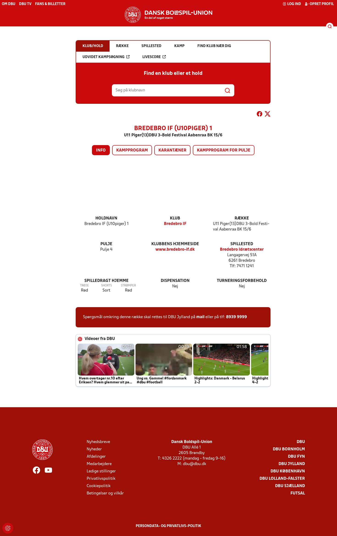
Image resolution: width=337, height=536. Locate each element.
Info (101, 150)
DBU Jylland (292, 464)
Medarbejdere (99, 464)
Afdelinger (96, 457)
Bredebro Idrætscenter (242, 250)
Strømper (128, 285)
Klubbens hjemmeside (175, 244)
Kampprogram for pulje (223, 150)
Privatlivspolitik (101, 479)
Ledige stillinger (101, 471)
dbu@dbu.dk (194, 464)
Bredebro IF (175, 224)
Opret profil (322, 4)
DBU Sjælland (290, 486)
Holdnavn (106, 218)
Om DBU (8, 4)
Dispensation (175, 281)
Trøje (84, 285)
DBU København (288, 471)
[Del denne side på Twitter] (268, 114)
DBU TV (25, 4)
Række (242, 218)
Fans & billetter (50, 4)
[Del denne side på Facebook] (259, 114)
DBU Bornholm (289, 449)
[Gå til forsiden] (168, 15)
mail (200, 317)
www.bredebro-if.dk (175, 250)
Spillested (241, 244)
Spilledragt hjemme (106, 281)
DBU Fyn (296, 457)
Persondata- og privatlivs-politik (168, 526)
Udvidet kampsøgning (103, 57)
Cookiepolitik (98, 486)
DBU (301, 442)
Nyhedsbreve (98, 442)
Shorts (106, 285)
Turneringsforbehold (242, 281)
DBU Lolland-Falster (282, 479)
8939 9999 (236, 317)
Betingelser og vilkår (105, 493)
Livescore (151, 57)
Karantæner (172, 150)
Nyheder (94, 449)
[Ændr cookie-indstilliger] (7, 528)
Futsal (297, 493)
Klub (175, 218)
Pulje (106, 244)
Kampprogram (132, 150)
